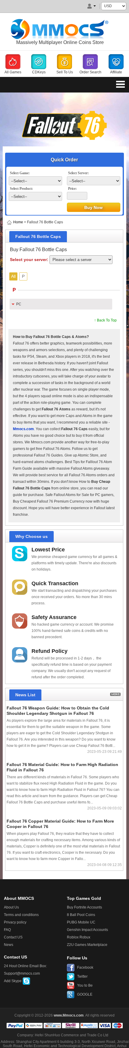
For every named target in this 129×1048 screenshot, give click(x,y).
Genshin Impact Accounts (87, 930)
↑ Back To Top (105, 320)
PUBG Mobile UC (81, 922)
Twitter (82, 976)
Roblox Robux (78, 937)
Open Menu (120, 84)
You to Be (85, 985)
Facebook (85, 967)
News (8, 945)
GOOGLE (84, 994)
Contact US (13, 937)
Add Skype (13, 981)
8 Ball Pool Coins (81, 915)
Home (18, 222)
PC (18, 304)
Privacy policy (15, 922)
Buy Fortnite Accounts (84, 907)
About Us (11, 907)
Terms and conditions (21, 915)
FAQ (7, 930)
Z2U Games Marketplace (87, 945)
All (13, 276)
